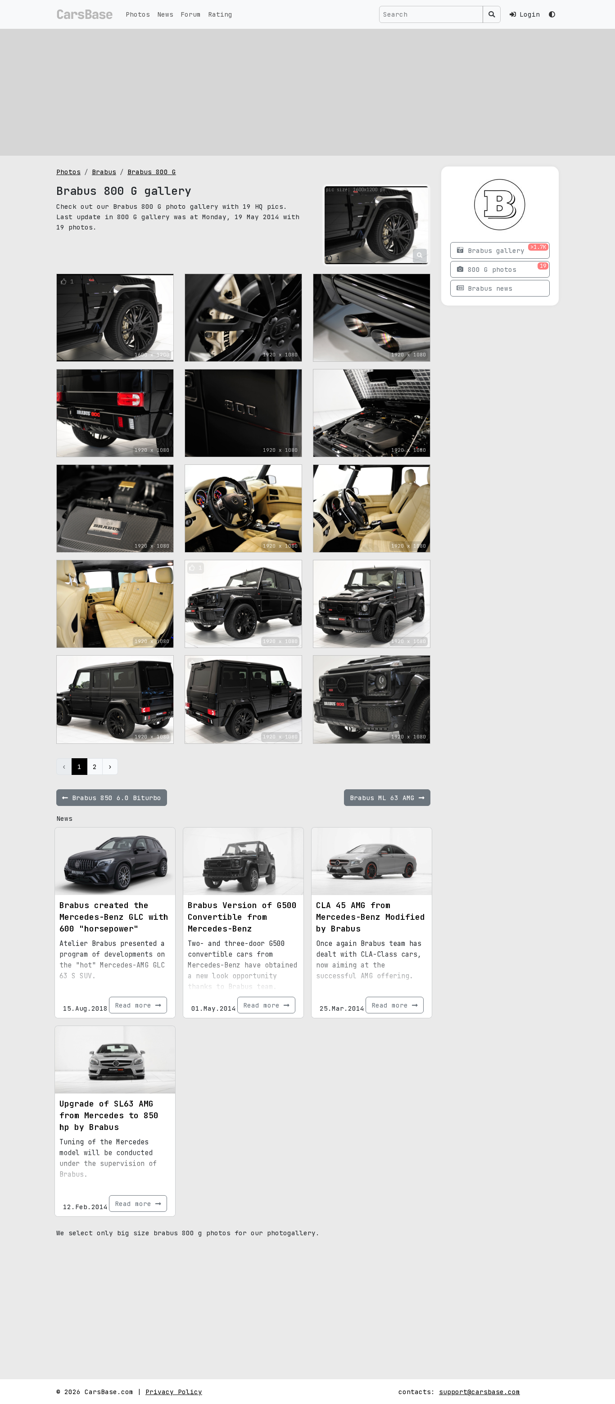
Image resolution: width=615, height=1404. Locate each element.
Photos (138, 14)
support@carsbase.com (479, 1391)
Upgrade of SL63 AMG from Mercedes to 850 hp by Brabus (108, 1115)
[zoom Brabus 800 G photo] (420, 255)
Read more (135, 1005)
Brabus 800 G (151, 171)
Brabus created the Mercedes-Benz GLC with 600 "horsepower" (113, 917)
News (165, 14)
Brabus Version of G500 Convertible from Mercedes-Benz (242, 917)
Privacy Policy (173, 1391)
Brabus (104, 171)
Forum (191, 14)
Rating (220, 14)
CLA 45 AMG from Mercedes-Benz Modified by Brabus (370, 917)
